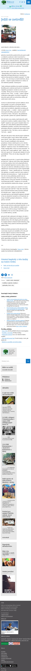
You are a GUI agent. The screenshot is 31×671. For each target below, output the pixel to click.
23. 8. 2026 (4, 369)
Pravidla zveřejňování (6, 658)
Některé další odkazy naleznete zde (19, 640)
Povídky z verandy (7, 332)
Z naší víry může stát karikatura (8, 393)
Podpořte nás (4, 656)
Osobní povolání (8, 571)
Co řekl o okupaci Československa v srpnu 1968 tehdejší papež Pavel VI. (8, 420)
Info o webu (4, 653)
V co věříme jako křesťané (7, 661)
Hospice (9, 638)
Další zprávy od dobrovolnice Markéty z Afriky (8, 480)
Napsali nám (4, 655)
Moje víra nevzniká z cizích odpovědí (8, 553)
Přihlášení (5, 377)
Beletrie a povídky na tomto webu (11, 342)
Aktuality (5, 388)
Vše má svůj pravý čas (8, 338)
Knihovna (27, 14)
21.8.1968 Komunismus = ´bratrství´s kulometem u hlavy (7, 447)
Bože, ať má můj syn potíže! (11, 265)
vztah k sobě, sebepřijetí (12, 280)
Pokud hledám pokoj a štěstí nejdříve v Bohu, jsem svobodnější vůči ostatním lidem (17, 308)
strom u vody (11, 352)
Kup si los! (6, 268)
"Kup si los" (20, 249)
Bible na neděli (7, 367)
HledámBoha (7, 640)
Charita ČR (3, 638)
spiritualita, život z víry (8, 285)
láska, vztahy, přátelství (21, 326)
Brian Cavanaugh (4, 16)
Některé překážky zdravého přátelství (15, 320)
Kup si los (8, 50)
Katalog (3, 660)
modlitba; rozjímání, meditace (10, 283)
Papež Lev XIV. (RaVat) (17, 638)
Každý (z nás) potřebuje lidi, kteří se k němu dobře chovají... (17, 300)
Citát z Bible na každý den (18, 8)
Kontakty (3, 651)
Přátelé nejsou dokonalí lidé (13, 313)
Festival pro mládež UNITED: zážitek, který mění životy (8, 514)
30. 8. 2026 (10, 369)
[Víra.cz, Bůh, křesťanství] (7, 2)
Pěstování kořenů (7, 334)
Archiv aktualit (5, 537)
